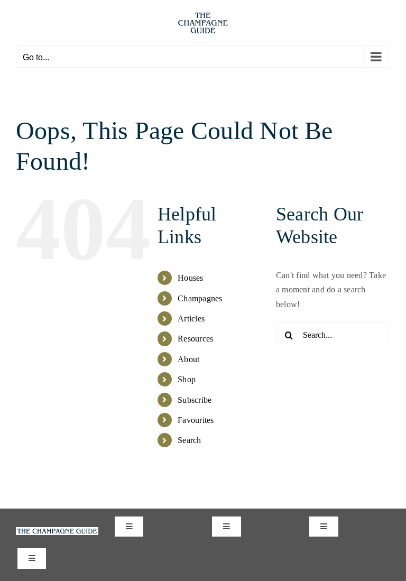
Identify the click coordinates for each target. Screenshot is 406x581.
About (188, 359)
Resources (195, 338)
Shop (187, 379)
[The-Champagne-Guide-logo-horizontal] (57, 531)
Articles (191, 318)
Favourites (196, 420)
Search (189, 440)
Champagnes (200, 298)
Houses (190, 277)
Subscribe (194, 399)
